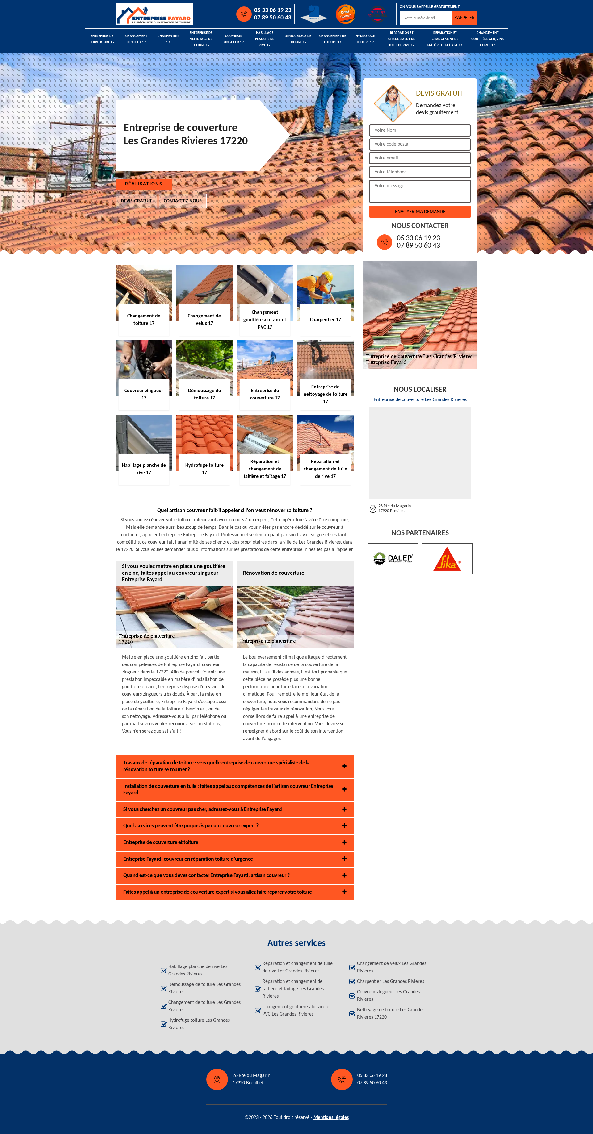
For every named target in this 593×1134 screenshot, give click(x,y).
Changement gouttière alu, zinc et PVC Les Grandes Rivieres (297, 1010)
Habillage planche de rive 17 (264, 39)
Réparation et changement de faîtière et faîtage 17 (445, 39)
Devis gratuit (136, 201)
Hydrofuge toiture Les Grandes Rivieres (199, 1024)
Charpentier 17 (168, 39)
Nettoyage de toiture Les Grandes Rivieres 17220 (390, 1014)
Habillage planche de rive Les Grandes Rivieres (197, 970)
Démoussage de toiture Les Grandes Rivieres (204, 988)
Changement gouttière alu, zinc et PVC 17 (487, 39)
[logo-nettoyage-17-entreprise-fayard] (144, 14)
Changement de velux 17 (136, 39)
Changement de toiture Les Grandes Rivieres (204, 1006)
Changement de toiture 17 (332, 39)
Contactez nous (183, 201)
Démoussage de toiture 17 (298, 39)
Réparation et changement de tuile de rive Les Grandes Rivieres (298, 967)
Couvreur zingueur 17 (234, 39)
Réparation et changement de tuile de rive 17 (401, 39)
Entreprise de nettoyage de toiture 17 (201, 39)
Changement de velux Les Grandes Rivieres (391, 967)
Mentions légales (331, 1117)
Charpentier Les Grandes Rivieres (390, 981)
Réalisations (143, 184)
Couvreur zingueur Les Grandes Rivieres (388, 996)
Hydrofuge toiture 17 (365, 39)
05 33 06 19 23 (272, 10)
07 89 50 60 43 (272, 18)
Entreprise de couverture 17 (102, 39)
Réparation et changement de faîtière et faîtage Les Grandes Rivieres (293, 989)
